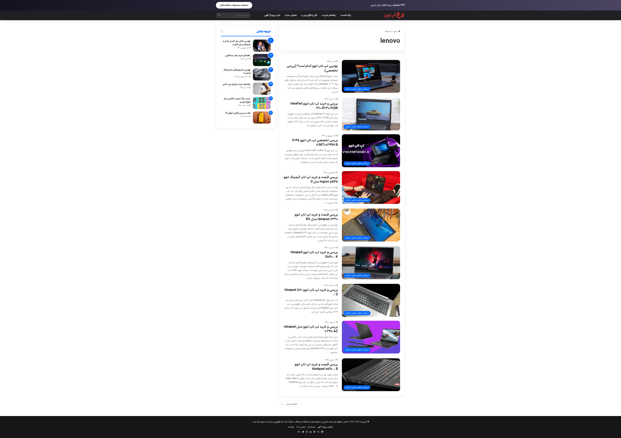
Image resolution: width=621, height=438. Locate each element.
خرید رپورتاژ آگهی (272, 15)
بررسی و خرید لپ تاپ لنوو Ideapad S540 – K (314, 254)
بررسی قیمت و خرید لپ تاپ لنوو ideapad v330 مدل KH (316, 217)
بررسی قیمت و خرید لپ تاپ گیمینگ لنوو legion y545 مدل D (311, 179)
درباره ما (291, 427)
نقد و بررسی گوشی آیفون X (238, 113)
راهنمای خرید (330, 15)
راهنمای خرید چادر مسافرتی (238, 55)
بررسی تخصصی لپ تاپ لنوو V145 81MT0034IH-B (315, 142)
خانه (396, 31)
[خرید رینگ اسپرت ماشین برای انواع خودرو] (262, 103)
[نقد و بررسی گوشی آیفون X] (262, 117)
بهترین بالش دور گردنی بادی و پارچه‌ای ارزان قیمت (237, 42)
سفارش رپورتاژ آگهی (325, 427)
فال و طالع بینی (310, 15)
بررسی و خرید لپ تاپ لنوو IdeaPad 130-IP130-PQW (314, 106)
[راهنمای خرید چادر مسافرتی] (262, 60)
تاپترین (277, 421)
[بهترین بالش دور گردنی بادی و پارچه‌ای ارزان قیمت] (262, 46)
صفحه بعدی (291, 404)
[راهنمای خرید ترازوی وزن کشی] (262, 89)
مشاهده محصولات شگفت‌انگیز (234, 5)
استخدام (311, 427)
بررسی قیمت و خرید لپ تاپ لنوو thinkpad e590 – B (316, 366)
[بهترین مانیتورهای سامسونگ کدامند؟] (262, 74)
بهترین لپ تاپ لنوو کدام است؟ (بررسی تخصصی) (312, 68)
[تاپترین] (394, 15)
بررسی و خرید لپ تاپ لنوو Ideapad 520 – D (311, 292)
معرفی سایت (291, 15)
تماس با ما (300, 427)
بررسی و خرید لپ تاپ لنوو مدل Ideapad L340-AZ (311, 329)
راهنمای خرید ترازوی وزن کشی (237, 84)
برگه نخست (346, 15)
